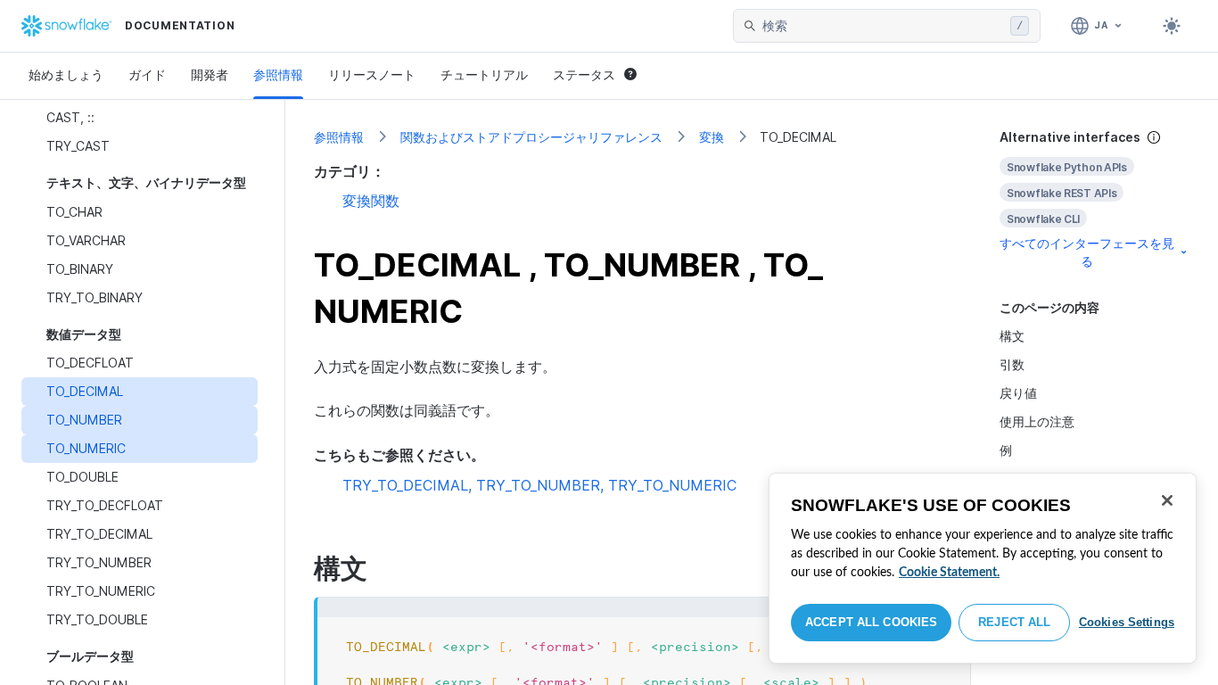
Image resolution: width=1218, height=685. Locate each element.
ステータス (584, 74)
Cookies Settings (1126, 622)
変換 (711, 136)
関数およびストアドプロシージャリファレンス (531, 136)
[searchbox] (882, 26)
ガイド (147, 74)
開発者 (209, 74)
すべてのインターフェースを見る (1087, 251)
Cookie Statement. (949, 572)
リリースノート (372, 74)
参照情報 (278, 74)
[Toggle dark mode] (1171, 26)
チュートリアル (484, 74)
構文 (1012, 335)
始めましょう (66, 74)
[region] (983, 568)
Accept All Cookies (871, 622)
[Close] (1167, 500)
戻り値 (1018, 392)
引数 (1012, 364)
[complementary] (1095, 199)
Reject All (1014, 622)
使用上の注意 (1037, 421)
